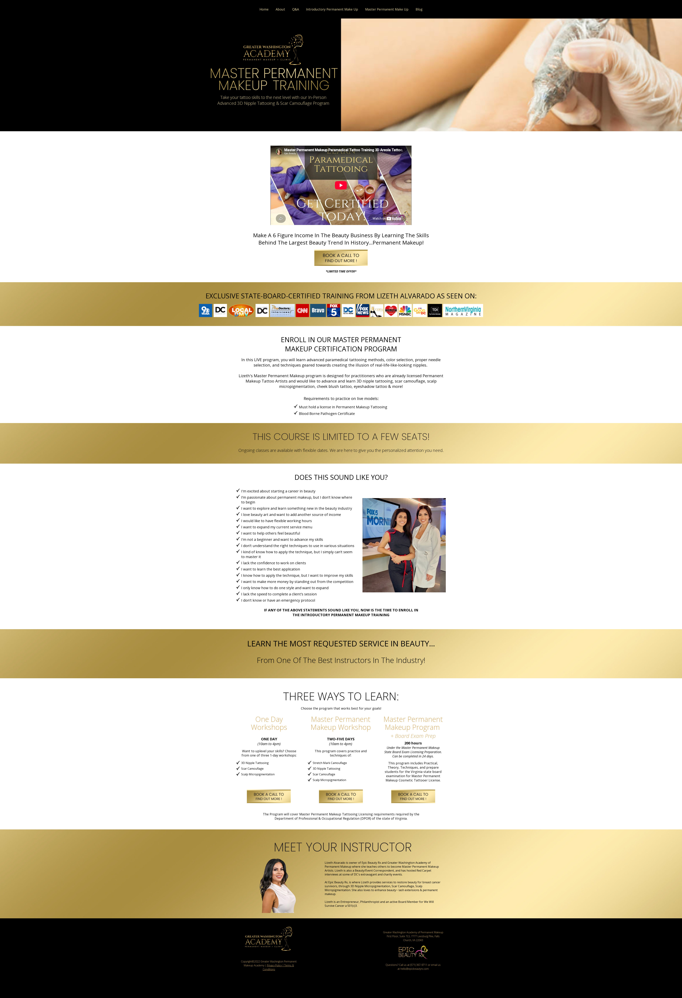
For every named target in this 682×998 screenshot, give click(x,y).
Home (264, 9)
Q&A (295, 9)
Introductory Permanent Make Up (332, 9)
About (280, 9)
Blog (419, 9)
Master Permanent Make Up (386, 9)
